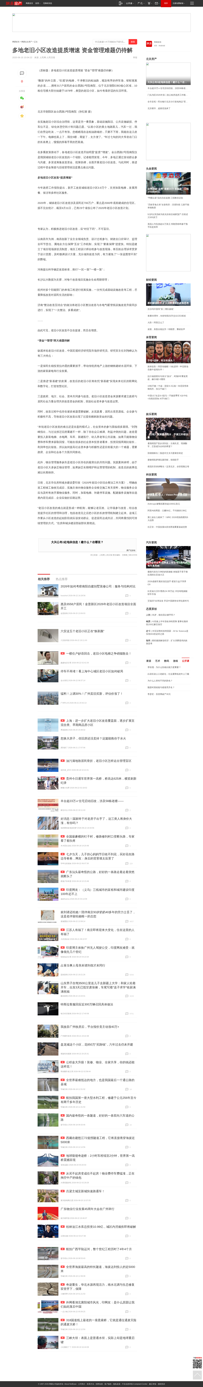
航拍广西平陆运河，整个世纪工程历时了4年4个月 (99, 1249)
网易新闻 (157, 42)
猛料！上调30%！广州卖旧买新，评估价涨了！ (92, 693)
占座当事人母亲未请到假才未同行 (83, 965)
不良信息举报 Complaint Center (134, 1384)
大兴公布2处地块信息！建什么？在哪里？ (77, 542)
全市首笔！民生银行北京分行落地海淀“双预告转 (168, 101)
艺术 (157, 661)
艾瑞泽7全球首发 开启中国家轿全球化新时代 (168, 601)
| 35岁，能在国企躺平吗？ (160, 615)
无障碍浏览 (47, 3)
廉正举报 (152, 1384)
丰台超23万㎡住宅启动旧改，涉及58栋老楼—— (92, 801)
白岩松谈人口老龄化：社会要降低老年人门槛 (168, 674)
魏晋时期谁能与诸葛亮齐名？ (161, 687)
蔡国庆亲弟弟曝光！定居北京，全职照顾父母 (168, 466)
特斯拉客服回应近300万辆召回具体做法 (87, 1004)
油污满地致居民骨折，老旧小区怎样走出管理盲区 (99, 760)
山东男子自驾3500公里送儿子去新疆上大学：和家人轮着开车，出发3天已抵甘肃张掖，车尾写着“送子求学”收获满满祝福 (98, 987)
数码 (166, 661)
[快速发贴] (22, 73)
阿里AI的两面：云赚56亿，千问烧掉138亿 (167, 510)
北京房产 (151, 58)
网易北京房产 (26, 42)
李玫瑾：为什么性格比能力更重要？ (164, 667)
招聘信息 (99, 1384)
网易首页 (29, 3)
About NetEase (70, 1384)
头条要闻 (151, 168)
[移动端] (121, 3)
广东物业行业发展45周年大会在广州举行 (87, 1209)
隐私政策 (116, 1384)
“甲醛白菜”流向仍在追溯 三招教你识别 (165, 198)
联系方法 (90, 1384)
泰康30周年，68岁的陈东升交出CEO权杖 (167, 316)
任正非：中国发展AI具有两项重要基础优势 (167, 527)
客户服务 (108, 1384)
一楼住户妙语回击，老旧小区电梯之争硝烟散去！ (99, 653)
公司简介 (81, 1384)
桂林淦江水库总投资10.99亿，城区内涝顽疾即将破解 (101, 1226)
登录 (166, 3)
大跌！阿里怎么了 (156, 322)
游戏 (175, 661)
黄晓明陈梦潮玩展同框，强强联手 (163, 460)
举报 (135, 57)
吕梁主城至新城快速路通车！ (85, 1191)
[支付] (149, 3)
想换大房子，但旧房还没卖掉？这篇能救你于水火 (93, 738)
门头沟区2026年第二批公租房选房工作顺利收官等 (168, 95)
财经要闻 (151, 279)
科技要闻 (151, 474)
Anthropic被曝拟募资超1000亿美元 (164, 504)
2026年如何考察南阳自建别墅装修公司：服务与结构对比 (98, 586)
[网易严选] (140, 3)
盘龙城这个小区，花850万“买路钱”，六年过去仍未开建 (97, 1044)
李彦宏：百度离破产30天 (159, 694)
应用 (37, 3)
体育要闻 (151, 337)
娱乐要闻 (151, 414)
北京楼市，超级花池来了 (159, 108)
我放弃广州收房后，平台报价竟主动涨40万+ (90, 1026)
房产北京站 (130, 550)
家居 (148, 661)
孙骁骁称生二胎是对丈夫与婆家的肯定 (165, 453)
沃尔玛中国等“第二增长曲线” (161, 309)
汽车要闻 (151, 542)
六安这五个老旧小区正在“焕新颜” (82, 631)
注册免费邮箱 (178, 3)
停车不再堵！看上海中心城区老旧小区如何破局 (92, 671)
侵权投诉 (161, 1384)
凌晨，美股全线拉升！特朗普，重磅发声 (166, 329)
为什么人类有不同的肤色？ (160, 680)
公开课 (185, 661)
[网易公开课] (130, 3)
